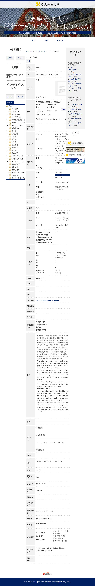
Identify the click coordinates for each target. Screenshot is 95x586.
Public (9, 103)
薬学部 (14, 150)
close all (20, 97)
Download (65, 109)
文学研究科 (16, 111)
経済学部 (15, 134)
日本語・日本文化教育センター (23, 178)
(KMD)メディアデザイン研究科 (23, 125)
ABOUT (60, 40)
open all (10, 97)
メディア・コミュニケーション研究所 (25, 161)
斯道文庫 (15, 167)
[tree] (15, 142)
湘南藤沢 (15, 148)
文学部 (14, 131)
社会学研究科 (16, 117)
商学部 (14, 139)
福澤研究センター (18, 175)
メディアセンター (18, 156)
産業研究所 (16, 164)
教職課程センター (18, 172)
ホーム (28, 51)
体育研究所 (16, 170)
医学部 (14, 142)
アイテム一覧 (40, 51)
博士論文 (15, 109)
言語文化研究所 (17, 159)
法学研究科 (16, 114)
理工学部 (15, 145)
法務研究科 (16, 128)
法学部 (14, 136)
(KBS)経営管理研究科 (19, 120)
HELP (46, 40)
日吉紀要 (15, 153)
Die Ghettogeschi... (73, 68)
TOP (34, 40)
